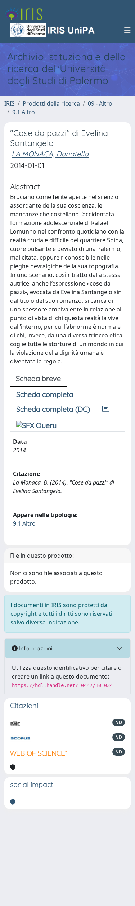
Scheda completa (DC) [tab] (53, 409)
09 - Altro (100, 103)
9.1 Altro (23, 112)
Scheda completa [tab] (44, 394)
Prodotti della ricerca (51, 103)
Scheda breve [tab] (38, 378)
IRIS (9, 103)
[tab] (106, 409)
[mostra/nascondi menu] (127, 30)
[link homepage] (26, 13)
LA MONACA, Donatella (50, 153)
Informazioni (35, 648)
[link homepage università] (53, 30)
